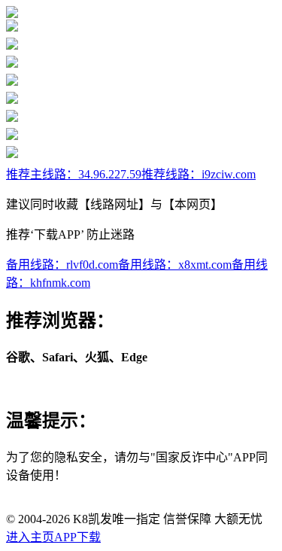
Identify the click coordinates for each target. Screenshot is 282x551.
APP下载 (77, 537)
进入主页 (30, 537)
